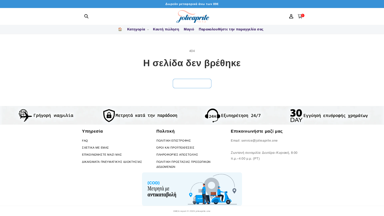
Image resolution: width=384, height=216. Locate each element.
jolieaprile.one (203, 211)
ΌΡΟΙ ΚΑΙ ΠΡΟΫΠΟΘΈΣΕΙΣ (175, 147)
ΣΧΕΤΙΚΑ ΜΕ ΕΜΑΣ (95, 147)
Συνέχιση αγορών (192, 83)
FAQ (85, 140)
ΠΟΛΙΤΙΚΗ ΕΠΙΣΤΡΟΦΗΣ (173, 140)
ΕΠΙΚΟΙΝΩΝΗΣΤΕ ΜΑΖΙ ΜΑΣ (102, 154)
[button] (86, 16)
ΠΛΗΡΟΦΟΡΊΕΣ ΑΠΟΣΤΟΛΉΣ (177, 154)
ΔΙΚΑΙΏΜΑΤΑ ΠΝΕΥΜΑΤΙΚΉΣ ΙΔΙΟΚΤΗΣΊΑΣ (112, 161)
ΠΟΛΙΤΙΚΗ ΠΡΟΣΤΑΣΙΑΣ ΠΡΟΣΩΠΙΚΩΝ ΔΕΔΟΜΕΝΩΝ (183, 164)
